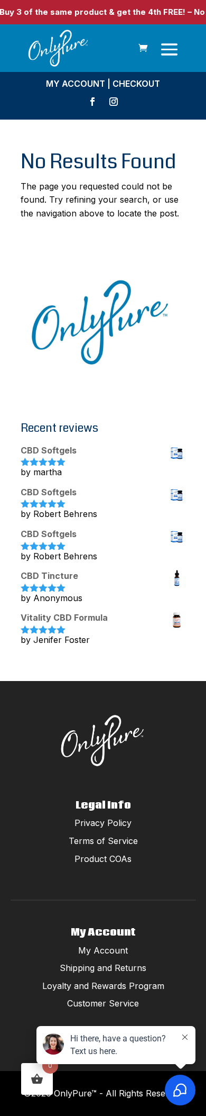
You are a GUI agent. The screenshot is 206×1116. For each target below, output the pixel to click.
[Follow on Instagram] (113, 101)
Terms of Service (103, 841)
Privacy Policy (103, 823)
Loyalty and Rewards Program (103, 986)
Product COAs (103, 859)
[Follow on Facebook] (92, 101)
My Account (75, 83)
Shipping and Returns (103, 968)
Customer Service (103, 1003)
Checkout (136, 83)
